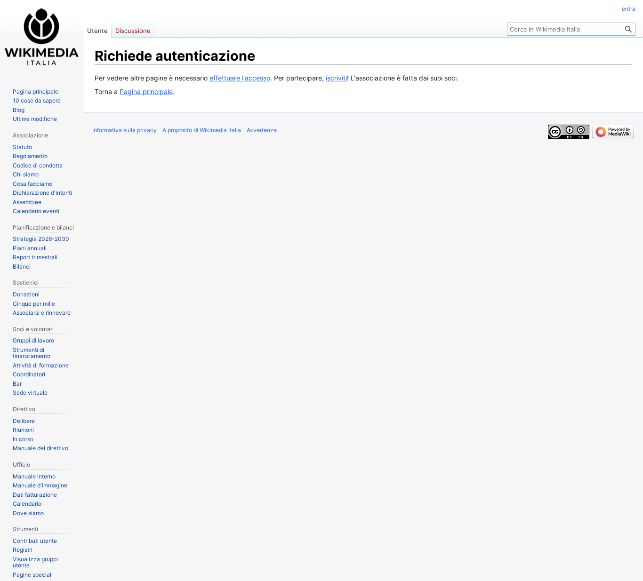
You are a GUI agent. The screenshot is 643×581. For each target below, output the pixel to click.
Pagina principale (146, 92)
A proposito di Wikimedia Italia (201, 130)
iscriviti (336, 78)
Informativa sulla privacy (124, 130)
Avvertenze (262, 130)
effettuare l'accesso (239, 78)
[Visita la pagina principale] (41, 37)
